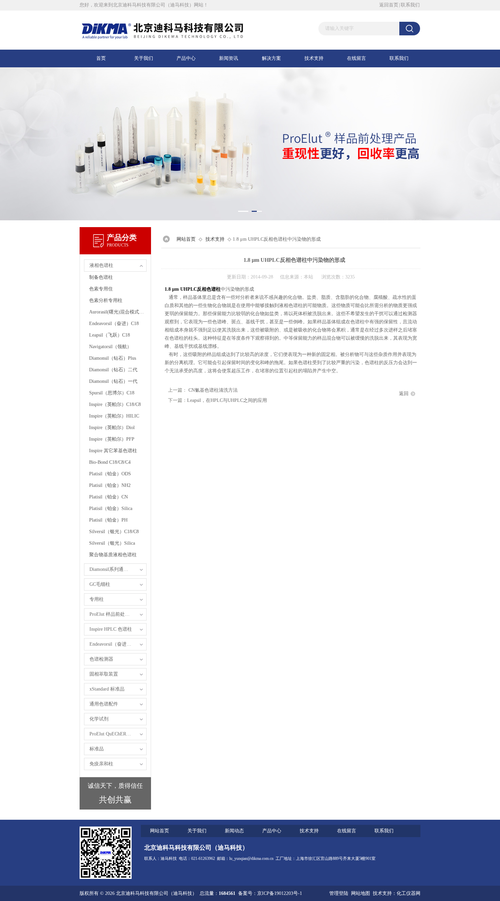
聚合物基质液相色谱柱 (113, 554)
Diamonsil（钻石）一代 (113, 381)
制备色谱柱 (101, 277)
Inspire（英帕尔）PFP (111, 439)
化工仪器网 (408, 893)
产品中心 (186, 58)
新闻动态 (234, 830)
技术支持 (313, 58)
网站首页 (186, 239)
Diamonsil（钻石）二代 (113, 369)
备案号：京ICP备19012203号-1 (270, 893)
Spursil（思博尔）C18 (111, 392)
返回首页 (388, 4)
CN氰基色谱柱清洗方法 (213, 390)
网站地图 (360, 893)
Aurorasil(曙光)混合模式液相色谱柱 (117, 311)
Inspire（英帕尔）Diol (112, 427)
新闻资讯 (228, 58)
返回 (404, 393)
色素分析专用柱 (105, 300)
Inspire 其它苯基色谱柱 (113, 450)
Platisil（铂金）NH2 (110, 485)
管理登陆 (338, 893)
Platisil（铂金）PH (108, 520)
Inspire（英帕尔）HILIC (114, 416)
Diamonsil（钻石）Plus (112, 358)
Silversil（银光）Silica (112, 543)
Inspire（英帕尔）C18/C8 (115, 404)
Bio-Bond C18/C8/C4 (110, 462)
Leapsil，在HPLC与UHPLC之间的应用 (227, 400)
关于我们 (143, 58)
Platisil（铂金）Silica (110, 508)
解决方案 (271, 58)
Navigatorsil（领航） (110, 346)
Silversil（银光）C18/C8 (114, 531)
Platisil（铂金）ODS (110, 473)
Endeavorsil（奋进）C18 (114, 323)
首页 (101, 58)
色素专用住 (101, 288)
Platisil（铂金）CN (108, 496)
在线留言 (356, 58)
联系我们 (410, 4)
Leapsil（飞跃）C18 (109, 335)
